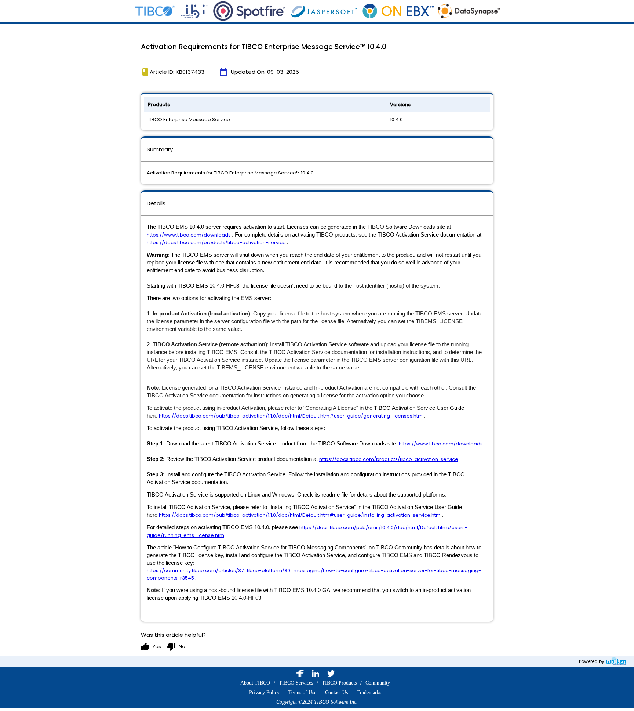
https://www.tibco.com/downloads (189, 234)
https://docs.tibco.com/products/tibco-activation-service (216, 242)
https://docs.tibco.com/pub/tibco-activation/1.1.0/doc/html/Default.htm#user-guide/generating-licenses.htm (291, 415)
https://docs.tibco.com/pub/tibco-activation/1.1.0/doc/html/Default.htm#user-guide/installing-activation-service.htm (300, 515)
